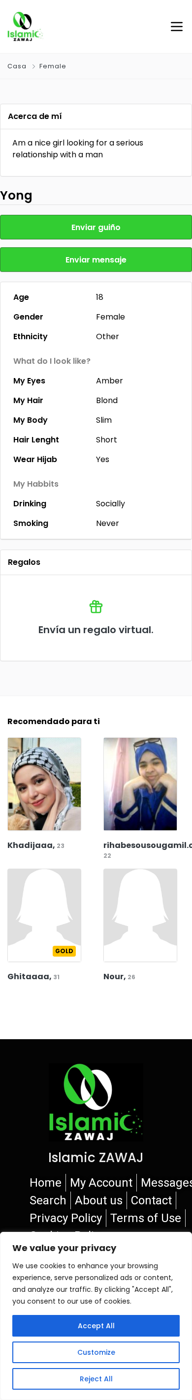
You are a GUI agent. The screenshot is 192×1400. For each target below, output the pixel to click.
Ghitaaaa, (33, 976)
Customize (96, 1352)
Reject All (96, 1379)
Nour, (119, 976)
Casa (17, 66)
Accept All (96, 1326)
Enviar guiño (96, 227)
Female (52, 66)
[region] (96, 1316)
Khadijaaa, (35, 845)
